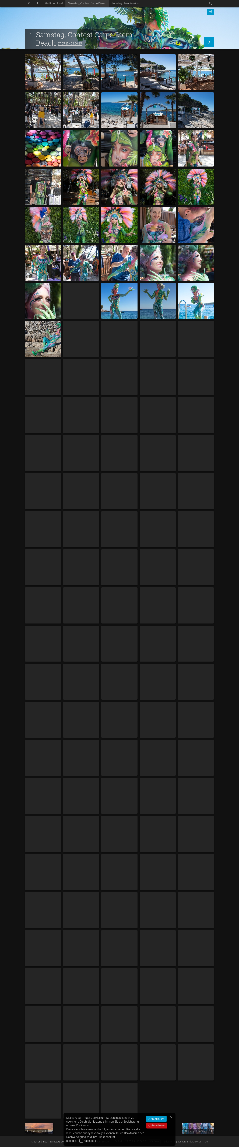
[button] (7, 1140)
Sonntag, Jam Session (125, 3)
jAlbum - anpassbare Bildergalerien (183, 1141)
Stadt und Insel (53, 3)
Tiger (206, 1141)
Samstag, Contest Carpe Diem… (87, 3)
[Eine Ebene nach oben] (31, 34)
